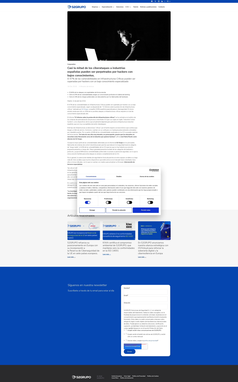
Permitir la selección (119, 210)
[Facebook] (152, 1)
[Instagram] (158, 2)
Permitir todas (145, 210)
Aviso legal (127, 376)
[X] (155, 2)
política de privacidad (151, 341)
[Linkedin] (162, 2)
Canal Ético (115, 378)
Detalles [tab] (119, 176)
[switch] (108, 202)
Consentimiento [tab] (91, 176)
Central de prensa (117, 376)
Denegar (92, 210)
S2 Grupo (85, 109)
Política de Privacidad (138, 376)
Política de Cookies (153, 376)
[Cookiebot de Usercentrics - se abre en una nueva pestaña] (151, 170)
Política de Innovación (126, 378)
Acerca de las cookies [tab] (147, 176)
